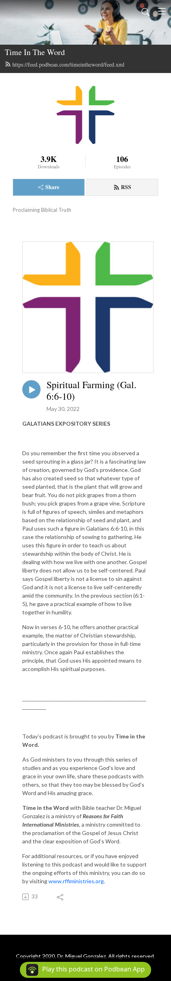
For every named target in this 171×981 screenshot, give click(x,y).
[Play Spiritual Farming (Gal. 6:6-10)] (31, 389)
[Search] (145, 11)
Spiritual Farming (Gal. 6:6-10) (91, 390)
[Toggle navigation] (162, 11)
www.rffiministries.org (76, 881)
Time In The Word (35, 52)
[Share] (60, 896)
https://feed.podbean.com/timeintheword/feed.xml (68, 64)
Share (52, 187)
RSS (126, 187)
